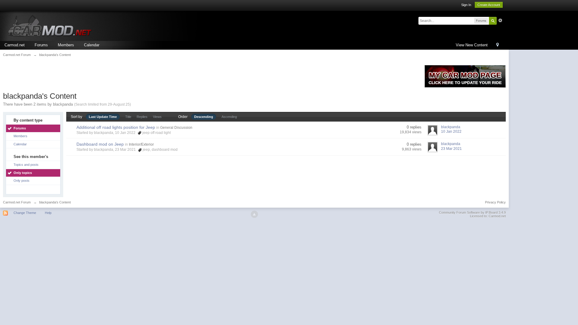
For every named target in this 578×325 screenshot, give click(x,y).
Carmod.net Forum (17, 202)
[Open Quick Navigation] (497, 45)
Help (48, 213)
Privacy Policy (495, 202)
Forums (41, 45)
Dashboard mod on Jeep (100, 144)
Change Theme (25, 213)
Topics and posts (26, 164)
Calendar (91, 45)
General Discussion (176, 127)
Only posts (22, 180)
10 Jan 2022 (451, 131)
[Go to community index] (52, 25)
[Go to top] (254, 214)
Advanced (500, 20)
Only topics (23, 173)
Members (66, 45)
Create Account (488, 5)
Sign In (466, 5)
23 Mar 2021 (451, 149)
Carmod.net (15, 45)
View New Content (472, 45)
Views (157, 117)
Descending (203, 117)
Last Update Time (103, 117)
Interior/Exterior (141, 144)
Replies (142, 117)
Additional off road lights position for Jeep (115, 127)
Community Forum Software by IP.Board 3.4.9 (472, 212)
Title (128, 117)
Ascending (229, 117)
